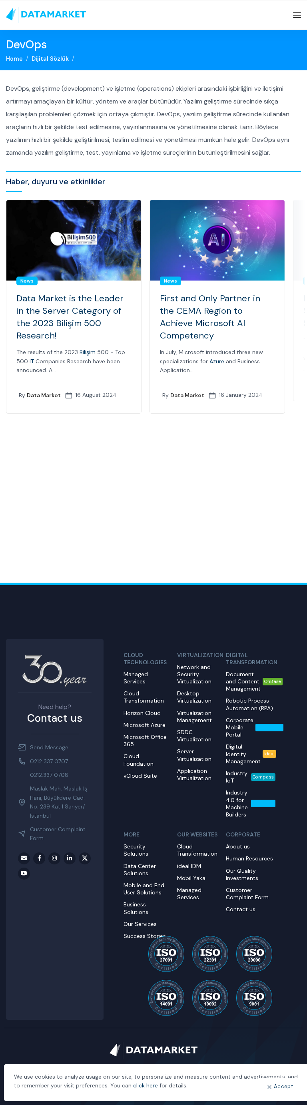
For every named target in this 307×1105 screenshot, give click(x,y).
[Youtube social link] (24, 874)
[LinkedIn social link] (70, 858)
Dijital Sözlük (50, 58)
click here (145, 1085)
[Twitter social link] (85, 858)
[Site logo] (46, 14)
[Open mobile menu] (297, 15)
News (27, 281)
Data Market (44, 395)
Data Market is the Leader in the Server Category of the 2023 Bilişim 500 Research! (70, 317)
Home (14, 58)
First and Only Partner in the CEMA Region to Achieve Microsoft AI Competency (210, 317)
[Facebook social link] (39, 858)
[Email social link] (24, 858)
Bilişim (88, 352)
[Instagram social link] (54, 858)
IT (32, 361)
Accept (283, 1086)
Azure (216, 361)
